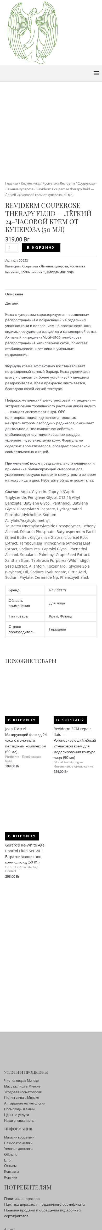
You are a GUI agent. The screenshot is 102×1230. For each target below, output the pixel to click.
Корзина (10, 1177)
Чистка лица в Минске (21, 1080)
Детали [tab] (12, 303)
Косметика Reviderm (58, 183)
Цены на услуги (16, 1114)
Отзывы (10, 1165)
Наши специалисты (19, 1120)
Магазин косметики (19, 1137)
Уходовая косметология (23, 1092)
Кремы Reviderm (33, 272)
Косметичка (30, 183)
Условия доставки (18, 1148)
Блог (8, 1160)
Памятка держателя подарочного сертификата (44, 1204)
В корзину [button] (22, 720)
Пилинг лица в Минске (21, 1097)
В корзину (41, 247)
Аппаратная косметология (24, 1103)
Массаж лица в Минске (22, 1086)
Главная (11, 183)
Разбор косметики (18, 1143)
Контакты (11, 1171)
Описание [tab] (14, 293)
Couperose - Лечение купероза (45, 266)
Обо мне (10, 1154)
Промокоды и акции (19, 1109)
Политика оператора (22, 1198)
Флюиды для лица (60, 272)
